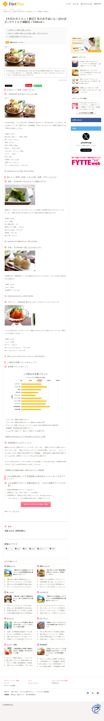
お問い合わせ (14, 691)
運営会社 (13, 694)
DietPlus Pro (55, 683)
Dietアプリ (97, 4)
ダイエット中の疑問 (9, 685)
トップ (68, 4)
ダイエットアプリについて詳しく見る (36, 504)
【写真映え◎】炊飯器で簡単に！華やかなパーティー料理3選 (24, 470)
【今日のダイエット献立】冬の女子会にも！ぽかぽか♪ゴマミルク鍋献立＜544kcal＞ (26, 11)
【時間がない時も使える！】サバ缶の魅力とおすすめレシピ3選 (25, 436)
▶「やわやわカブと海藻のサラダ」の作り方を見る (21, 241)
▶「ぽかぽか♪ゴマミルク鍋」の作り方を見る (19, 171)
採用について (20, 694)
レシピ (19, 9)
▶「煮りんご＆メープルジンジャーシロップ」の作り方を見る (24, 356)
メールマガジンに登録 (86, 113)
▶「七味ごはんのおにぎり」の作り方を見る (19, 296)
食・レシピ (16, 511)
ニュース (75, 4)
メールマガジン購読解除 (42, 691)
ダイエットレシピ (86, 4)
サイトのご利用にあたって (27, 691)
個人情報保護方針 (31, 694)
